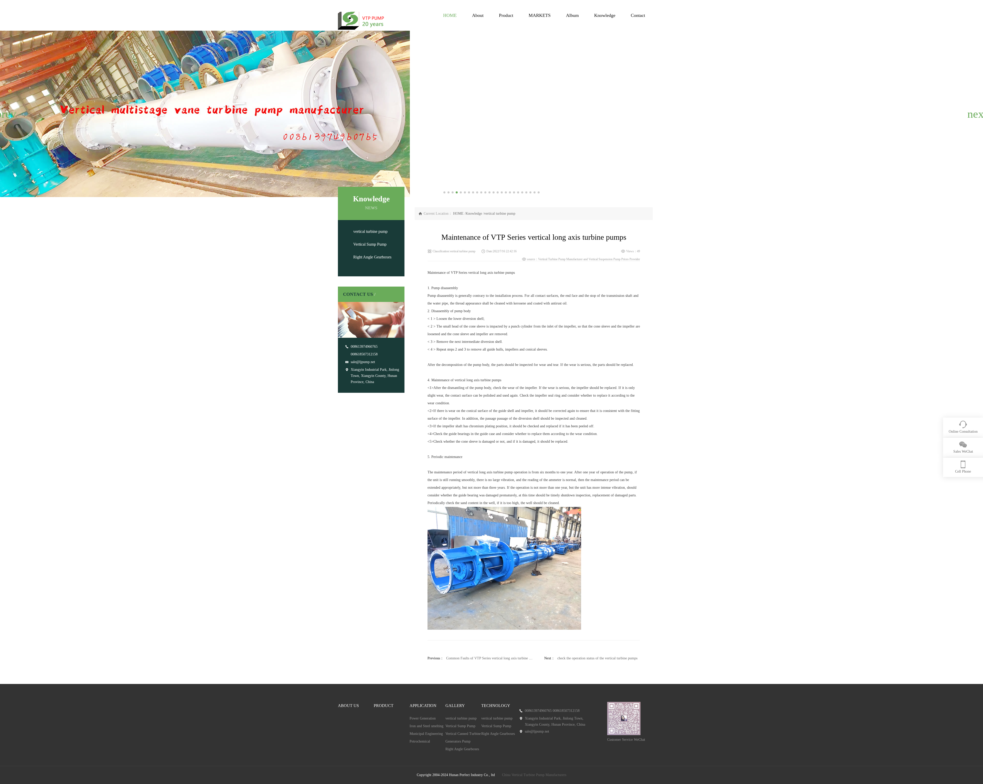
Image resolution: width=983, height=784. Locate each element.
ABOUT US (348, 705)
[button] (6, 113)
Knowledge (604, 15)
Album (572, 15)
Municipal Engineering (426, 734)
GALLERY (455, 705)
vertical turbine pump (370, 231)
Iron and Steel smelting (426, 726)
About (478, 15)
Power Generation (423, 718)
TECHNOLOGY (495, 705)
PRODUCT (383, 705)
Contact (638, 15)
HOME (450, 15)
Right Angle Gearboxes (372, 257)
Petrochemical (420, 741)
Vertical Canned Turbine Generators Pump (463, 737)
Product (506, 15)
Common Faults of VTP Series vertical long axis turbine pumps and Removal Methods (509, 658)
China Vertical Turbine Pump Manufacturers (534, 775)
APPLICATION (423, 705)
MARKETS (540, 15)
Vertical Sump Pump (370, 244)
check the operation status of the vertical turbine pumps (597, 658)
